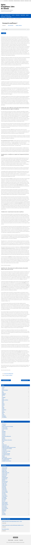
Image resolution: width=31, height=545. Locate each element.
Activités (13, 15)
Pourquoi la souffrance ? (18, 18)
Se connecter (6, 0)
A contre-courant (4, 427)
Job (2, 442)
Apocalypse (4, 431)
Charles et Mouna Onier (5, 472)
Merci (3, 402)
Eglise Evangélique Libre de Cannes (7, 6)
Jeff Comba (4, 493)
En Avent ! (3, 437)
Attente (3, 387)
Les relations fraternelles (6, 454)
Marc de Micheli (4, 498)
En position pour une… (25, 380)
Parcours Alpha (11, 0)
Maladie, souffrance (11, 18)
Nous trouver (27, 0)
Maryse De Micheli (4, 503)
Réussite (3, 412)
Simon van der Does (5, 508)
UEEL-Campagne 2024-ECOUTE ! (7, 458)
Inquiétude (3, 397)
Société (3, 414)
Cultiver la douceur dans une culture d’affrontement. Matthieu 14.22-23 (12, 525)
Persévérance (4, 409)
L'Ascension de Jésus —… (6, 380)
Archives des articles (17, 0)
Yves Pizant (4, 514)
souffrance (10, 375)
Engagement (4, 393)
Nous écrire (22, 0)
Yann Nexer (3, 513)
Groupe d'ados (4, 488)
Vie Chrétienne (4, 417)
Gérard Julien (4, 487)
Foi (2, 396)
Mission (3, 403)
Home (2, 18)
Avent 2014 (3, 432)
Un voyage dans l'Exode (5, 459)
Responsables (23, 15)
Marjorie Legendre (5, 502)
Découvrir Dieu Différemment (8, 373)
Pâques (3, 407)
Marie (3, 401)
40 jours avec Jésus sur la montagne (7, 426)
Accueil (2, 15)
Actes (3, 430)
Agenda (27, 15)
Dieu (2, 391)
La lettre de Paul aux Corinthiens (7, 448)
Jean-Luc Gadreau (4, 491)
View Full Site (15, 537)
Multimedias (5, 18)
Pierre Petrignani (4, 507)
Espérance (3, 438)
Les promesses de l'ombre (6, 453)
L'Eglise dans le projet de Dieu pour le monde (9, 447)
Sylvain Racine (4, 509)
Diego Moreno (4, 476)
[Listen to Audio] (7, 522)
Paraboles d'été (4, 457)
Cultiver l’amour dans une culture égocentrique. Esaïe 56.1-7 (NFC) (12, 521)
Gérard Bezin (4, 486)
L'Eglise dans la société (5, 446)
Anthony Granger (4, 467)
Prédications (18, 15)
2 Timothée (4, 425)
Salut (3, 413)
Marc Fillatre (4, 499)
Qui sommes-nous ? (7, 15)
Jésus (3, 398)
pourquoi (7, 375)
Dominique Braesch (5, 477)
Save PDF (3, 33)
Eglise (3, 392)
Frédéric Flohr (4, 483)
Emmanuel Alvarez (5, 481)
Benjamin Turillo (4, 471)
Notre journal (3, 16)
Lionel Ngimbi (4, 497)
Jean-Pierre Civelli (5, 492)
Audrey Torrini (4, 470)
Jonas (3, 443)
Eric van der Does (10, 25)
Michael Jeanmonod (5, 504)
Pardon (3, 408)
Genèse (3, 441)
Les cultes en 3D (4, 452)
